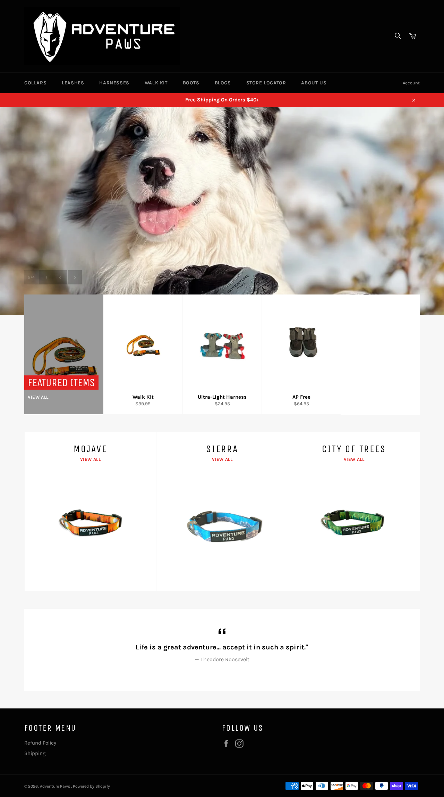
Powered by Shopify (91, 786)
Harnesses (114, 83)
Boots (191, 83)
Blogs (223, 83)
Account (411, 82)
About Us (313, 83)
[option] (222, 211)
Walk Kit (156, 83)
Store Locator (266, 83)
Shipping (34, 753)
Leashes (73, 83)
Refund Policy (40, 743)
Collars (35, 83)
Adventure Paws (55, 786)
